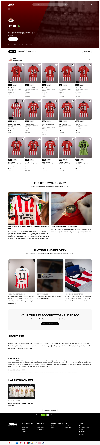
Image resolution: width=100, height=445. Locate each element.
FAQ (52, 425)
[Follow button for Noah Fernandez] (39, 101)
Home (9, 44)
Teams (47, 9)
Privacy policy (71, 442)
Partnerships (25, 427)
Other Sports (42, 9)
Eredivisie (27, 44)
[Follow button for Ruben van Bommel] (73, 65)
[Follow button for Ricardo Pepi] (90, 65)
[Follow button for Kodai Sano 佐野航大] (39, 65)
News (23, 429)
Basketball (34, 9)
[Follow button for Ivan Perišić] (23, 65)
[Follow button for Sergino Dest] (56, 65)
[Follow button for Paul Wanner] (39, 139)
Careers (24, 431)
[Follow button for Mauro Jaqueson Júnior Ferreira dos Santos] (56, 101)
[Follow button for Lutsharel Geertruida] (23, 101)
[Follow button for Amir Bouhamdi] (73, 101)
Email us (53, 427)
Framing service (40, 427)
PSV (31, 44)
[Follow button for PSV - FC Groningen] (90, 59)
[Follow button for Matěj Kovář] (90, 139)
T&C (66, 442)
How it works (40, 425)
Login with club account (50, 323)
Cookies (77, 442)
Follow (14, 39)
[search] (50, 4)
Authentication (40, 429)
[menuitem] (81, 4)
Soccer (29, 9)
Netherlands (20, 44)
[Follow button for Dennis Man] (23, 139)
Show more (11, 375)
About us (24, 425)
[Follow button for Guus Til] (90, 101)
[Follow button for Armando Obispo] (73, 139)
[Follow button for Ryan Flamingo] (56, 139)
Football (14, 44)
